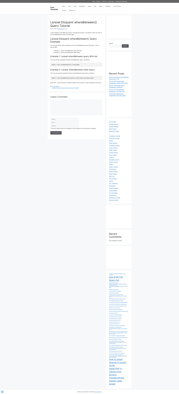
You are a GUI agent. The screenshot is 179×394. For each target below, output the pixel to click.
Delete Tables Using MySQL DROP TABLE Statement (118, 302)
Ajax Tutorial (112, 121)
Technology (112, 186)
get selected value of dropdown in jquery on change (118, 331)
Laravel (69, 6)
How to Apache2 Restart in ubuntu (115, 339)
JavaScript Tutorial (114, 145)
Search (111, 43)
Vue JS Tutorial (117, 6)
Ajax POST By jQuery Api (113, 282)
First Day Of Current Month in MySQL (115, 314)
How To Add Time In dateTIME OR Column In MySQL (118, 337)
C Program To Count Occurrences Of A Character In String (118, 297)
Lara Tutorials (54, 8)
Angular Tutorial (113, 124)
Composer (107, 6)
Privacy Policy (111, 1)
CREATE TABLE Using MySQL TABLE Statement (117, 298)
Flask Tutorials (113, 143)
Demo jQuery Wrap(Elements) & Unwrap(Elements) (118, 304)
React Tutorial (113, 174)
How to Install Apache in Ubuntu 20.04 (117, 362)
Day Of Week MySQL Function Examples (116, 300)
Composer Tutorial (114, 138)
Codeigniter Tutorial (114, 136)
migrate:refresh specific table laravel (116, 381)
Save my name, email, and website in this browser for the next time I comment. (74, 128)
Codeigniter (82, 6)
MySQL (100, 6)
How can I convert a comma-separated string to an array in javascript (118, 333)
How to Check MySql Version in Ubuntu (116, 346)
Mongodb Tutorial (114, 159)
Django (111, 140)
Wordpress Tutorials (114, 197)
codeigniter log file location (114, 292)
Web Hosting (112, 195)
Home (93, 1)
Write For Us (72, 10)
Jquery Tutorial (113, 148)
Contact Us (104, 1)
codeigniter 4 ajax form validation (115, 291)
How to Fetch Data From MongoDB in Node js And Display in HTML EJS (118, 357)
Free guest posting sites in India (115, 320)
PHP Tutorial (112, 169)
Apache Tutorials (114, 126)
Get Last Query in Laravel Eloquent (115, 327)
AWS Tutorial (112, 129)
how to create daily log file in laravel (115, 351)
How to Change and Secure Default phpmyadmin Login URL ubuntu (117, 343)
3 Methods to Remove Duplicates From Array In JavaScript (117, 274)
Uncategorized (113, 190)
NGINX (111, 164)
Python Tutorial (113, 171)
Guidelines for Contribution (121, 1)
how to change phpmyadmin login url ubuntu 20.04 (118, 345)
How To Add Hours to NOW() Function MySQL (117, 335)
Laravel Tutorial (55, 86)
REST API (111, 176)
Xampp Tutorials (113, 200)
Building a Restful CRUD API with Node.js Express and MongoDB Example (118, 285)
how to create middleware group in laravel (116, 352)
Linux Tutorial (113, 155)
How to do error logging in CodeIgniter (116, 354)
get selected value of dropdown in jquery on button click (118, 329)
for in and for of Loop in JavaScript (115, 316)
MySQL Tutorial (113, 162)
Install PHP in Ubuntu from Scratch (115, 371)
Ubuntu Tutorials (113, 188)
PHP (95, 6)
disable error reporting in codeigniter (115, 309)
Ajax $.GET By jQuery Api (116, 278)
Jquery (89, 6)
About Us (98, 1)
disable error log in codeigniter (114, 307)
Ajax (75, 6)
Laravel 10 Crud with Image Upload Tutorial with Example (65, 87)
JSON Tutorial (113, 150)
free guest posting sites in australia (115, 318)
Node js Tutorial (113, 167)
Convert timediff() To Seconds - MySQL (116, 294)
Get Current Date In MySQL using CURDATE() (117, 325)
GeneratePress (98, 391)
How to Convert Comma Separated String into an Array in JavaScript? (117, 349)
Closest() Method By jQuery (114, 289)
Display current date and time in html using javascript (118, 311)
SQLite (111, 181)
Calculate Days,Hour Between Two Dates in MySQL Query (118, 287)
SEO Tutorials (113, 178)
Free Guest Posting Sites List (114, 323)
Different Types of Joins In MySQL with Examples (118, 305)
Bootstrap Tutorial (114, 131)
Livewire (64, 10)
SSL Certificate (113, 183)
